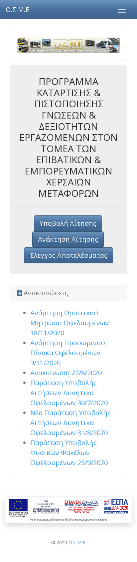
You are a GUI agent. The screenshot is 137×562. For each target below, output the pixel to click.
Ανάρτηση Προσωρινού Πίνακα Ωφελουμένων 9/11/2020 (67, 352)
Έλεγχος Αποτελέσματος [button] (68, 255)
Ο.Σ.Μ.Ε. (77, 542)
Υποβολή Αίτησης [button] (68, 223)
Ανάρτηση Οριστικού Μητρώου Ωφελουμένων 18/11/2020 (69, 322)
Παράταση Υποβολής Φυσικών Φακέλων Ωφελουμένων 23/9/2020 (69, 452)
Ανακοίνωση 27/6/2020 (66, 372)
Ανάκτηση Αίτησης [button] (68, 239)
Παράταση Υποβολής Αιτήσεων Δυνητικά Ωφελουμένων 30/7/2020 (69, 392)
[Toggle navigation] (122, 9)
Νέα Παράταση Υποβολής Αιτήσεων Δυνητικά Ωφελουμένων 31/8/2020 (70, 422)
